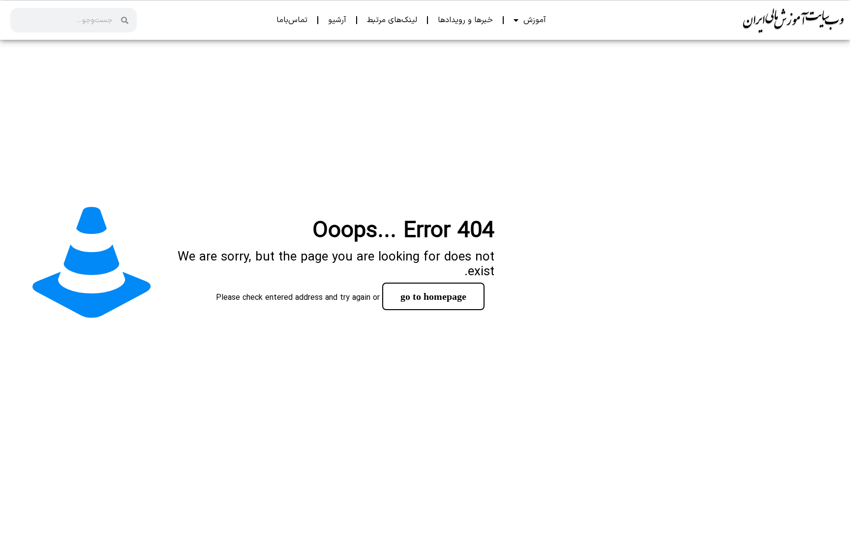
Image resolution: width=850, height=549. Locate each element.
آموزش (534, 20)
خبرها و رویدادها (465, 20)
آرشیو (337, 20)
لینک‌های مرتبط (392, 20)
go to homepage (433, 296)
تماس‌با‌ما (291, 20)
